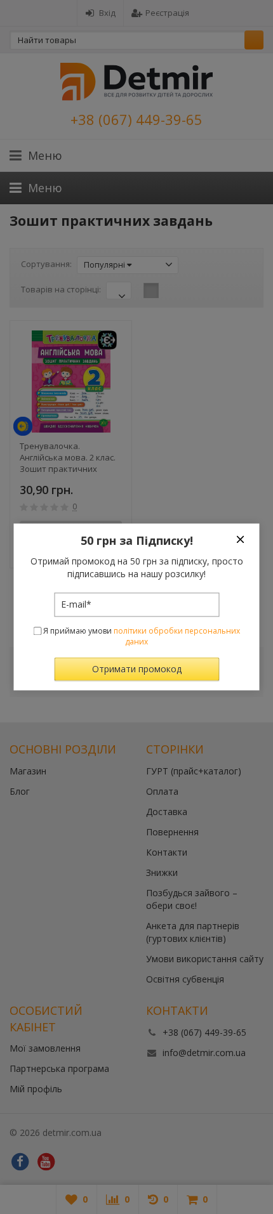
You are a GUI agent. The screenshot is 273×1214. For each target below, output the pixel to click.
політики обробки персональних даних (177, 636)
